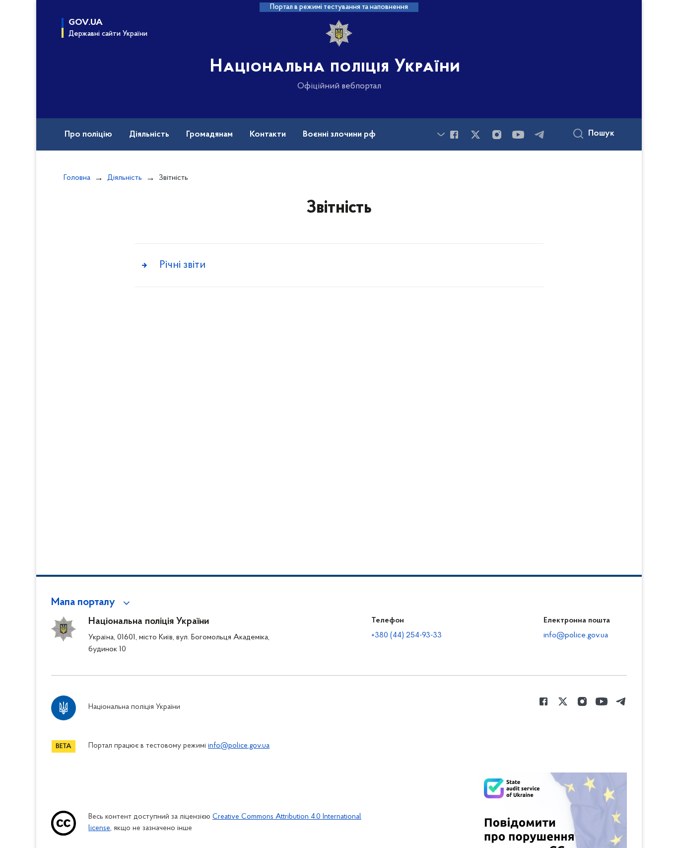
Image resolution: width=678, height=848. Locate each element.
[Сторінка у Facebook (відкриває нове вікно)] (454, 135)
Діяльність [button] (149, 134)
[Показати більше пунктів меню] (440, 134)
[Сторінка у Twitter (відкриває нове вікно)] (475, 135)
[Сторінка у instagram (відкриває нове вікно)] (497, 135)
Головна (77, 178)
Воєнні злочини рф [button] (339, 134)
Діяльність (124, 178)
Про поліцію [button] (88, 134)
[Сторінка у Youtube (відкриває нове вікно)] (518, 135)
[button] (92, 603)
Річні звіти (182, 265)
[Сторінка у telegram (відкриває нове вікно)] (539, 135)
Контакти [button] (268, 134)
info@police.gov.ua (575, 635)
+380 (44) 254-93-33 (406, 635)
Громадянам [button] (209, 134)
